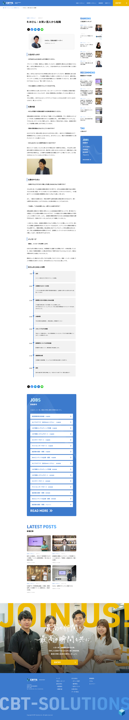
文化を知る (74, 678)
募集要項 (101, 3)
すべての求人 (86, 147)
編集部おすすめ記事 (31, 562)
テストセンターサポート (42, 446)
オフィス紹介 (76, 681)
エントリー (92, 684)
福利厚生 (75, 684)
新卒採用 (85, 152)
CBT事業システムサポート (43, 434)
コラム (91, 681)
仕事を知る (74, 689)
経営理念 (59, 686)
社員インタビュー (80, 3)
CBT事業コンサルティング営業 (44, 428)
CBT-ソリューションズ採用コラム (11, 7)
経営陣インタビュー (91, 3)
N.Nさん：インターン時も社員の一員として (86, 45)
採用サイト (107, 3)
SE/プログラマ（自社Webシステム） (46, 422)
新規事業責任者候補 (41, 416)
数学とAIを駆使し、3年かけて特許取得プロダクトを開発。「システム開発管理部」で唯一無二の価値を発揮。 (39, 558)
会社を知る (59, 684)
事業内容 (59, 689)
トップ (58, 678)
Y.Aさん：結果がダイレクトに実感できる (62, 586)
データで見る (75, 692)
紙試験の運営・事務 (41, 452)
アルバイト (86, 155)
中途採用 (85, 149)
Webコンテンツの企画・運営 (44, 457)
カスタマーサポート (41, 440)
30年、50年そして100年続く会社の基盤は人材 (86, 27)
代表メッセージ (60, 681)
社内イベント (76, 686)
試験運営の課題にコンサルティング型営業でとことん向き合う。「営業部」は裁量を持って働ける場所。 (64, 558)
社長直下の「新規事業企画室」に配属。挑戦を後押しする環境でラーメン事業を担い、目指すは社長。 (38, 588)
